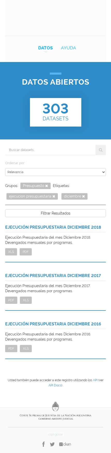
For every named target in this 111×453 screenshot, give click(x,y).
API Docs (55, 385)
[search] (101, 150)
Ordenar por (15, 163)
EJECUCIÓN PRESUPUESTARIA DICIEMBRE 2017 (53, 275)
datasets (55, 111)
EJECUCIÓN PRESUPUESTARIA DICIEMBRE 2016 (53, 324)
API (95, 380)
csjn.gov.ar (55, 434)
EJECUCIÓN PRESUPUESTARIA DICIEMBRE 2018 (53, 227)
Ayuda (68, 47)
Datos (45, 47)
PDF (26, 252)
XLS (11, 252)
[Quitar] (46, 186)
